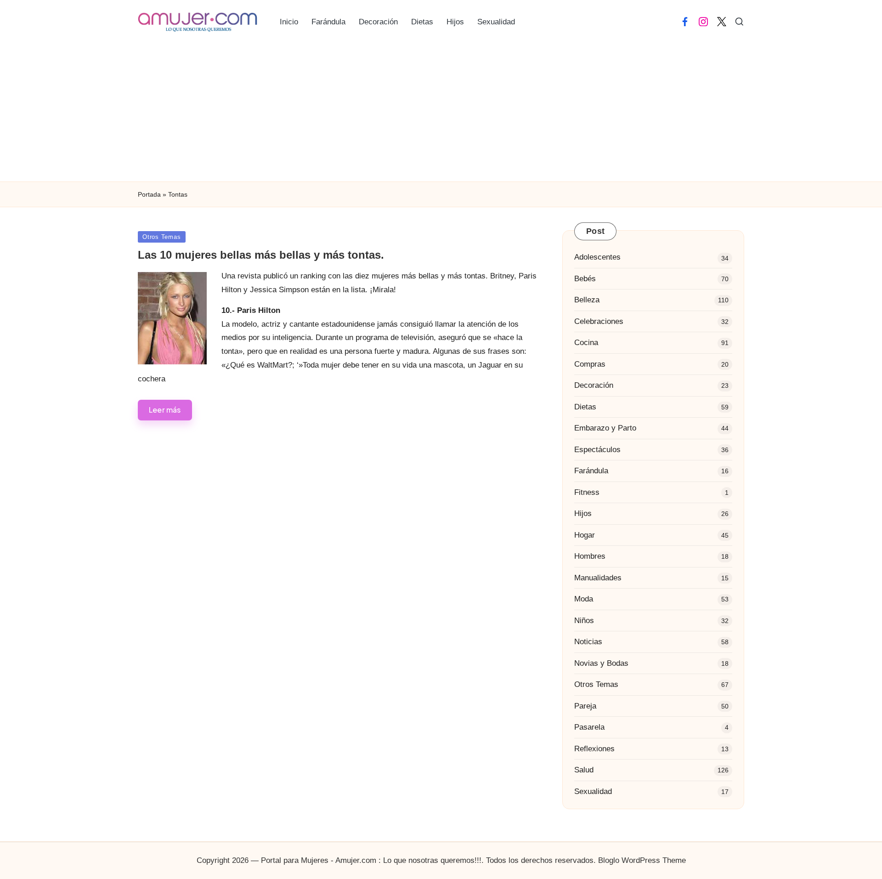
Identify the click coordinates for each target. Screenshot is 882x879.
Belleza (586, 299)
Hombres (589, 556)
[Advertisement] (441, 112)
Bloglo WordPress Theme (642, 860)
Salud (584, 770)
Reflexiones (594, 748)
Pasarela (589, 727)
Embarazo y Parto (605, 428)
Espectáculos (597, 449)
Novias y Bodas (601, 663)
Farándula (591, 470)
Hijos (583, 513)
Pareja (585, 706)
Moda (583, 599)
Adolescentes (597, 257)
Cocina (586, 342)
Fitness (586, 492)
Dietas (585, 407)
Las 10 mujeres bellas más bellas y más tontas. (261, 255)
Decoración (593, 385)
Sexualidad (593, 791)
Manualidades (598, 577)
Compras (589, 364)
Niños (584, 620)
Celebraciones (598, 321)
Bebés (585, 278)
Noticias (588, 641)
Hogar (584, 535)
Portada (149, 194)
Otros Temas (161, 236)
